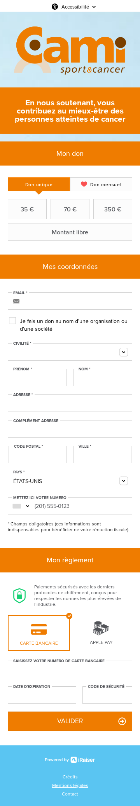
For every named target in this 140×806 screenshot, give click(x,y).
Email (20, 293)
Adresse (23, 395)
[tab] (39, 184)
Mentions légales (70, 785)
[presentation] (39, 184)
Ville (85, 446)
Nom (85, 369)
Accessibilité (75, 6)
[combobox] (70, 352)
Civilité (22, 343)
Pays (19, 472)
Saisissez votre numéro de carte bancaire (59, 661)
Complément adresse (35, 421)
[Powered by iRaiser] (70, 759)
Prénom (22, 369)
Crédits (70, 776)
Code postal (28, 446)
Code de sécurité (106, 686)
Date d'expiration (31, 686)
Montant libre (70, 232)
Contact (70, 793)
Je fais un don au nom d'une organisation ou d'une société (74, 325)
